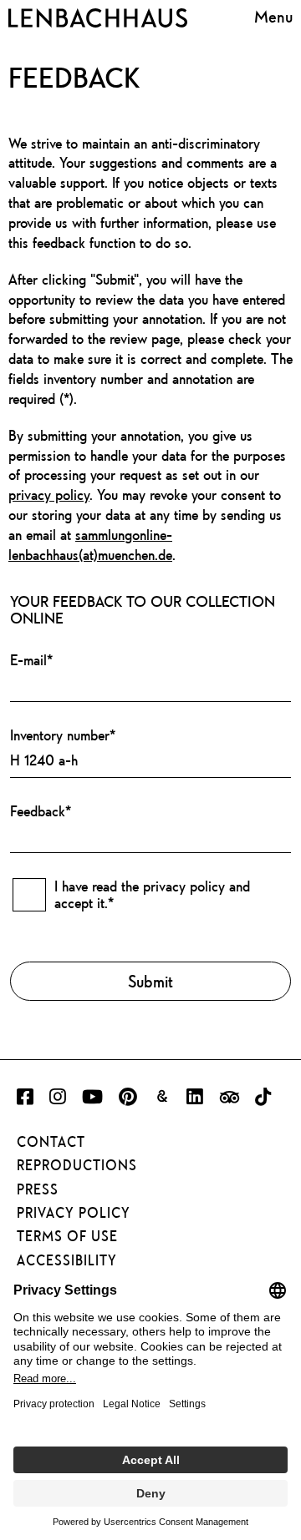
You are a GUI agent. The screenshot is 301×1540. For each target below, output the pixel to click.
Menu (273, 16)
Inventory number (62, 735)
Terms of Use (67, 1236)
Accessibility (67, 1260)
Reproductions (77, 1165)
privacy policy (48, 494)
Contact (51, 1141)
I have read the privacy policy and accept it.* (152, 894)
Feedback (40, 811)
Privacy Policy (73, 1212)
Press (38, 1189)
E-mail (31, 660)
